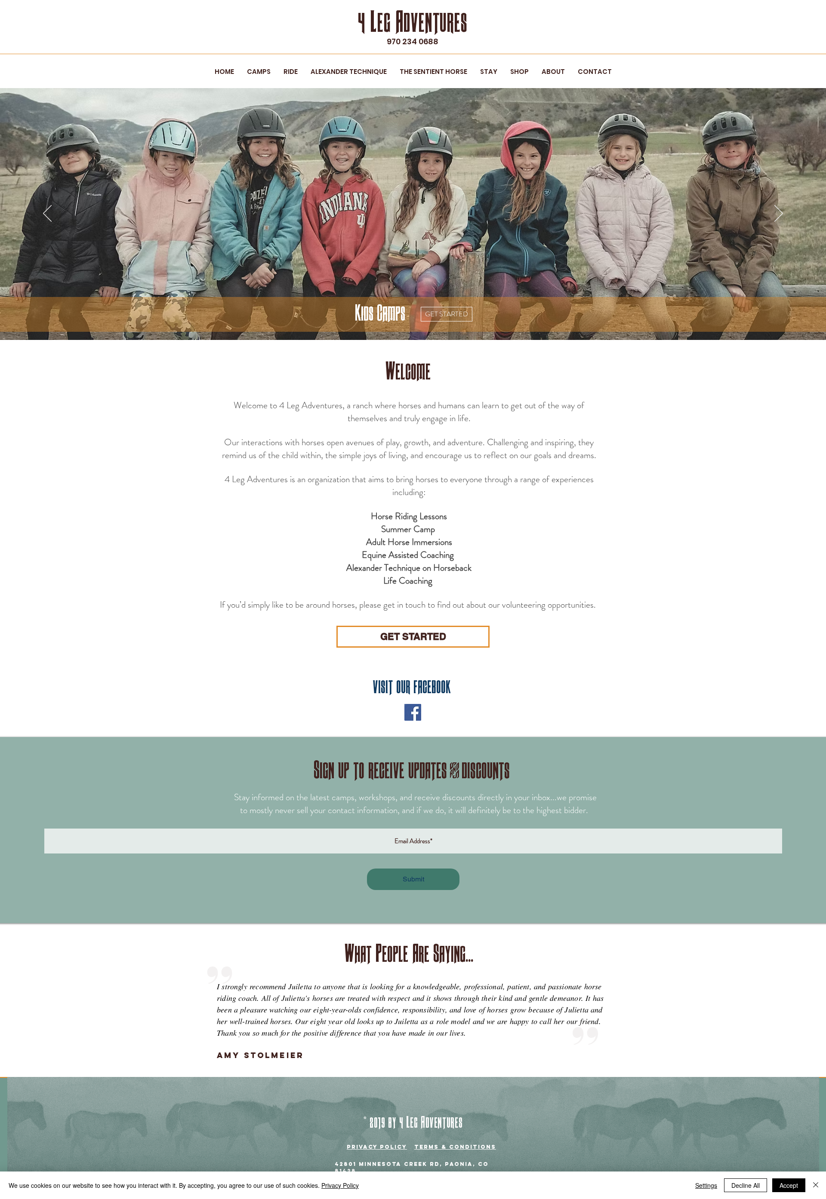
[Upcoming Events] (414, 322)
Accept (789, 1185)
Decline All (745, 1185)
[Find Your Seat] (429, 322)
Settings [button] (706, 1185)
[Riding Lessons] (421, 322)
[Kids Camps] (397, 322)
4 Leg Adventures (412, 23)
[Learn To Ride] (405, 323)
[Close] (816, 1185)
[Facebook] (412, 712)
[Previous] (47, 214)
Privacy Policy (340, 1185)
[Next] (778, 214)
